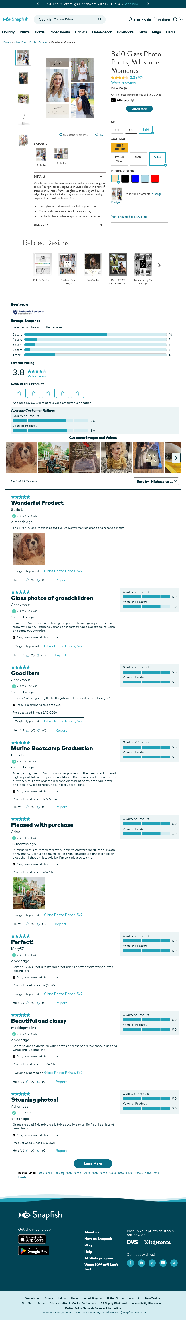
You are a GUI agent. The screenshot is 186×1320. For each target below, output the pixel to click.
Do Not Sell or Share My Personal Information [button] (93, 1308)
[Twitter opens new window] (175, 1261)
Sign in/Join (142, 19)
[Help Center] (175, 19)
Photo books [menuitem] (60, 32)
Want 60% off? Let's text (101, 1266)
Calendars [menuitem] (125, 32)
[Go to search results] (100, 19)
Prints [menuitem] (25, 32)
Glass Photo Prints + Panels (126, 1172)
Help (88, 1252)
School (43, 42)
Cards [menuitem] (40, 32)
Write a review (123, 82)
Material (118, 139)
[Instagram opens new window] (143, 1261)
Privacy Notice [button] (59, 1303)
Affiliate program (98, 1258)
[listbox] (139, 155)
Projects (164, 19)
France (49, 1298)
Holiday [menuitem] (8, 32)
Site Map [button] (27, 1303)
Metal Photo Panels (95, 1172)
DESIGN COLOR (122, 171)
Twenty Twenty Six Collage (143, 282)
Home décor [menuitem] (102, 32)
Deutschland (33, 1298)
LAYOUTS (40, 144)
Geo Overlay (92, 280)
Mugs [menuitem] (156, 32)
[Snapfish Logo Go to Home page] (15, 19)
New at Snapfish (98, 1238)
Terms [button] (41, 1303)
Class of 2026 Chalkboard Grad (118, 282)
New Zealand (153, 1298)
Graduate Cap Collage (68, 282)
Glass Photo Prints (25, 42)
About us (91, 1232)
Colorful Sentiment (42, 280)
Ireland (62, 1298)
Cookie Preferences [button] (84, 1303)
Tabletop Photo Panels (67, 1172)
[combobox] (70, 19)
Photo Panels (44, 1172)
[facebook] (132, 1261)
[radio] (115, 179)
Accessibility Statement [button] (147, 1303)
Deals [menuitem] (170, 32)
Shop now (124, 4)
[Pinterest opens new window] (154, 1261)
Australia (135, 1298)
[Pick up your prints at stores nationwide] (132, 1241)
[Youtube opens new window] (164, 1261)
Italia (74, 1298)
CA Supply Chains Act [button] (114, 1303)
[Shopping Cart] (180, 19)
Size (114, 122)
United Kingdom (92, 1298)
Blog (88, 1245)
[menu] (100, 135)
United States (116, 1298)
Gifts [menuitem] (143, 32)
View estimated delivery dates (129, 216)
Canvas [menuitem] (81, 32)
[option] (23, 57)
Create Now (139, 109)
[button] (61, 134)
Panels (7, 42)
